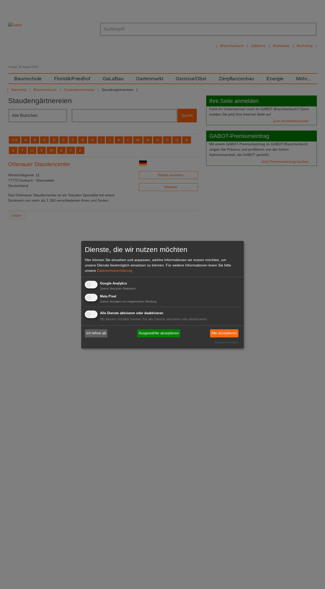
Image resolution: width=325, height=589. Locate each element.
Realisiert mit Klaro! (226, 342)
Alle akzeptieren (224, 333)
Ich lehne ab (96, 333)
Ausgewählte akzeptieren (159, 333)
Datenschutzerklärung (114, 271)
